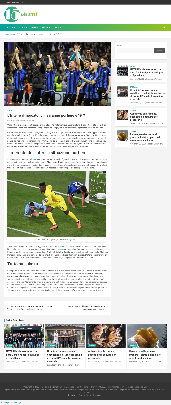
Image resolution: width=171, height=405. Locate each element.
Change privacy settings (10, 402)
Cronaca (10, 27)
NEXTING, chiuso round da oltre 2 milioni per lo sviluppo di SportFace (147, 72)
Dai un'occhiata (15, 320)
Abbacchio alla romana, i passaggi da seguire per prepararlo (144, 116)
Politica (46, 27)
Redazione (72, 395)
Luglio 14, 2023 (13, 120)
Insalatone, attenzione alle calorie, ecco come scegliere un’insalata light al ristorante (31, 307)
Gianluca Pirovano (28, 120)
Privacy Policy (85, 395)
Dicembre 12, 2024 (137, 79)
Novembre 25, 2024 (138, 144)
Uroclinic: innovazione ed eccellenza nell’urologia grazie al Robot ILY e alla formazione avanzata (147, 95)
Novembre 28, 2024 (138, 123)
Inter (35, 159)
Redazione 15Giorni (154, 79)
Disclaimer (97, 395)
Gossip (34, 27)
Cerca (120, 45)
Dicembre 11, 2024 (137, 103)
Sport (58, 27)
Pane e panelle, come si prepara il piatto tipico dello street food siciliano (145, 137)
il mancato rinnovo (66, 246)
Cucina (23, 27)
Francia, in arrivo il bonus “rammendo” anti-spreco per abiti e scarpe (86, 307)
